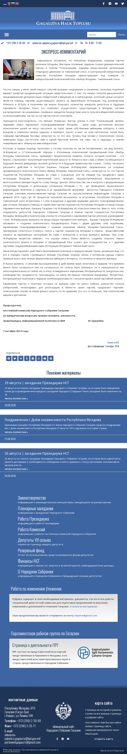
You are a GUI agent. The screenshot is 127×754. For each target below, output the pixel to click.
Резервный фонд (31, 550)
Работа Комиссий (31, 529)
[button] (6, 34)
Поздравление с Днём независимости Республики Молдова (53, 420)
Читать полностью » (16, 398)
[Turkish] (5, 3)
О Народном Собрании (35, 571)
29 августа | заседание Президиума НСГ (37, 383)
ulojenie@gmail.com (85, 615)
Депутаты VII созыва (34, 540)
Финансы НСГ (29, 561)
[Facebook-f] (103, 3)
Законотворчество (32, 497)
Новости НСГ (113, 342)
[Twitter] (122, 3)
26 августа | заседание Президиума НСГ (37, 453)
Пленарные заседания (35, 508)
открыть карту (103, 738)
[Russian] (13, 3)
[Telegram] (110, 3)
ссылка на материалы (83, 606)
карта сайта (103, 703)
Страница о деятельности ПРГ (35, 645)
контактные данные (23, 699)
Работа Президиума (33, 518)
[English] (17, 3)
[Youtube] (116, 3)
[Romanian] (9, 3)
